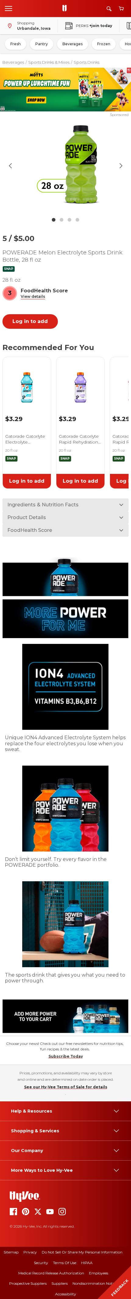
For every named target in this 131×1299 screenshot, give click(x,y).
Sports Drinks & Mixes (48, 62)
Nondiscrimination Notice (95, 1283)
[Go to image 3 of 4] (69, 219)
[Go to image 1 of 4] (54, 219)
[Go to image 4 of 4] (77, 219)
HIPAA (87, 1262)
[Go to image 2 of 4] (62, 219)
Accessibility (65, 1294)
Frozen (103, 44)
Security (41, 1262)
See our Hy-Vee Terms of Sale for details (65, 1087)
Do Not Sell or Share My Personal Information (82, 1252)
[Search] (109, 8)
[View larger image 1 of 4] (65, 165)
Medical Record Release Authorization (51, 1273)
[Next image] (121, 165)
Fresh (15, 44)
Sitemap (11, 1252)
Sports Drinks (86, 62)
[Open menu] (8, 8)
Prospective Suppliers (28, 1283)
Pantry (41, 44)
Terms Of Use (64, 1262)
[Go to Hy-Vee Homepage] (66, 8)
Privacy (30, 1252)
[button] (33, 296)
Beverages (72, 44)
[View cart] (121, 9)
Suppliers (59, 1283)
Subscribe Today (65, 1056)
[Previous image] (10, 165)
